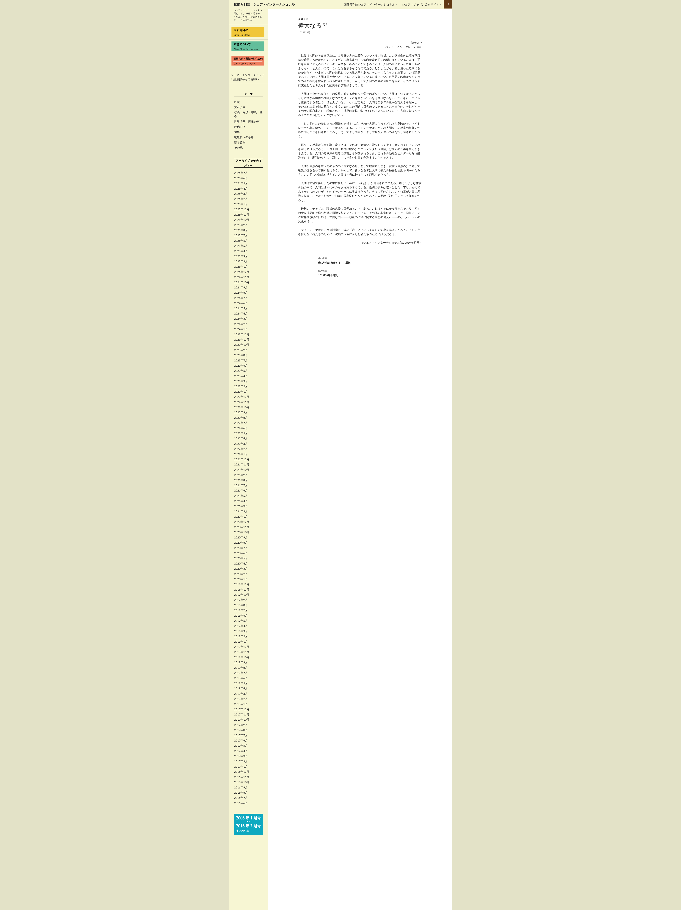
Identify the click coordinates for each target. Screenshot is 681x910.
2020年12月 (241, 521)
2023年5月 (241, 370)
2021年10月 (241, 469)
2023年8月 (241, 355)
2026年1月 (241, 204)
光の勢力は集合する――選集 (334, 260)
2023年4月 (241, 376)
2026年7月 (241, 172)
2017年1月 (241, 766)
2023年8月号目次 (328, 273)
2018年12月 (241, 646)
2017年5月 (241, 745)
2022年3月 (241, 443)
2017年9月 (241, 724)
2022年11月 (241, 402)
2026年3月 (241, 193)
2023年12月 (241, 334)
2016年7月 (241, 797)
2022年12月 (241, 396)
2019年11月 (241, 589)
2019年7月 (241, 610)
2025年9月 (241, 224)
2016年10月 (241, 782)
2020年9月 (241, 537)
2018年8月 (241, 667)
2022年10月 (241, 407)
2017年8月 (241, 730)
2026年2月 (241, 198)
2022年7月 (241, 422)
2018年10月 (241, 657)
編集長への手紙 (244, 137)
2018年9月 (241, 662)
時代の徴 (239, 126)
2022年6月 (241, 428)
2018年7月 (241, 672)
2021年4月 (241, 500)
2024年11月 (241, 277)
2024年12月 (241, 271)
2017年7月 (241, 735)
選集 (237, 132)
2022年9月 (241, 412)
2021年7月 (241, 485)
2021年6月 (241, 490)
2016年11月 (241, 777)
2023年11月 (241, 339)
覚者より (303, 19)
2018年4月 (241, 688)
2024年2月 (241, 323)
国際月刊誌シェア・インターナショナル (369, 4)
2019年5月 (241, 620)
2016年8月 (241, 792)
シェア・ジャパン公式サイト (420, 4)
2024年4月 (241, 313)
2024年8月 (241, 292)
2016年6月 (241, 803)
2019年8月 (241, 605)
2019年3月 (241, 631)
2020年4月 (241, 563)
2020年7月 (241, 547)
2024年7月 (241, 297)
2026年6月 (241, 178)
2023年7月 (241, 360)
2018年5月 (241, 683)
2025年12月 (241, 209)
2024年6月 (241, 303)
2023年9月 (241, 350)
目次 (237, 101)
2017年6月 (241, 740)
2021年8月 (241, 480)
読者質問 (239, 142)
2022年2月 (241, 448)
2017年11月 (241, 714)
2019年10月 (241, 594)
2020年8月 (241, 542)
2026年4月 (241, 188)
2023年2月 (241, 386)
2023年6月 (241, 365)
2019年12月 (241, 584)
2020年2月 (241, 573)
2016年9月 (241, 787)
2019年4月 (241, 625)
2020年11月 (241, 527)
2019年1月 (241, 641)
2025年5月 (241, 245)
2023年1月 (241, 391)
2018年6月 (241, 677)
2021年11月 (241, 464)
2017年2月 (241, 761)
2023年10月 (241, 344)
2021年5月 (241, 495)
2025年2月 (241, 261)
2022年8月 (241, 417)
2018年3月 (241, 693)
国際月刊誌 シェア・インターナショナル (264, 4)
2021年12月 (241, 459)
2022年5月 (241, 433)
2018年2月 (241, 698)
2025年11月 (241, 214)
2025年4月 (241, 250)
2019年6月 (241, 615)
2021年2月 (241, 511)
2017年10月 (241, 719)
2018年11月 (241, 651)
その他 (238, 147)
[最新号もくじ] (248, 32)
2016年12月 (241, 771)
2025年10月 (241, 219)
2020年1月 (241, 579)
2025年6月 (241, 240)
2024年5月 (241, 308)
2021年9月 (241, 474)
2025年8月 (241, 230)
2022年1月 (241, 454)
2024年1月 (241, 329)
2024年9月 (241, 287)
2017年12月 (241, 709)
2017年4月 (241, 750)
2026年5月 (241, 183)
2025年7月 (241, 235)
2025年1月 (241, 266)
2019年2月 (241, 636)
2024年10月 (241, 282)
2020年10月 (241, 532)
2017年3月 (241, 756)
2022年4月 (241, 438)
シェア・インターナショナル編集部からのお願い (248, 77)
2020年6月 (241, 553)
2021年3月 (241, 506)
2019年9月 (241, 599)
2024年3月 (241, 318)
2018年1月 (241, 704)
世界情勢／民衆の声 (247, 121)
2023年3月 (241, 381)
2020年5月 (241, 558)
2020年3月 (241, 568)
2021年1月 (241, 516)
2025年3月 (241, 256)
